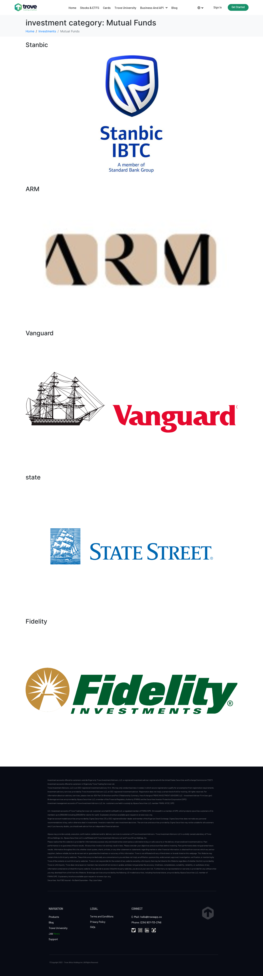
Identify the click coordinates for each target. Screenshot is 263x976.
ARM (32, 189)
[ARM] (131, 258)
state (33, 477)
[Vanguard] (131, 402)
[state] (131, 546)
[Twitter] (134, 930)
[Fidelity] (131, 690)
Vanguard (40, 333)
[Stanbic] (131, 114)
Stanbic (37, 45)
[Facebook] (154, 930)
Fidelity (36, 621)
